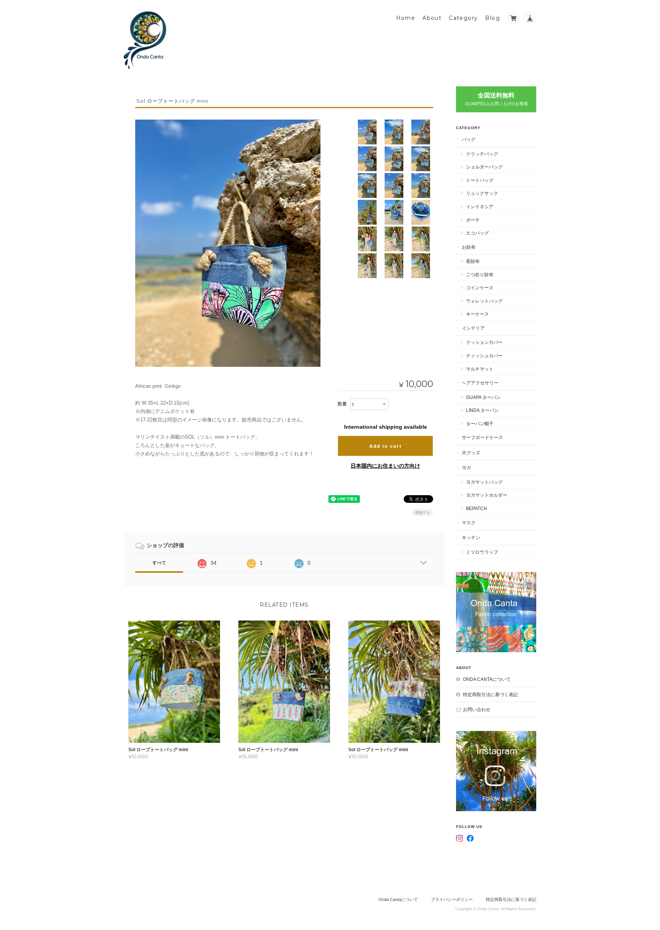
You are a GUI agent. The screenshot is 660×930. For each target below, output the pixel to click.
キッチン (471, 537)
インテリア (473, 328)
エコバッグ (477, 232)
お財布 (469, 247)
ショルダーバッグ (484, 166)
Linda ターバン (482, 410)
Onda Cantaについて (487, 679)
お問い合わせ (476, 709)
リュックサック (482, 193)
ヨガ (466, 467)
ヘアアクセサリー (480, 382)
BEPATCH (476, 508)
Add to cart (385, 445)
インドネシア (479, 206)
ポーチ (473, 219)
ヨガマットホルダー (486, 495)
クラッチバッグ (482, 153)
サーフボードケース (482, 437)
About (432, 18)
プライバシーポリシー (452, 899)
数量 (342, 404)
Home (406, 18)
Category (463, 18)
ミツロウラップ (482, 551)
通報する (422, 512)
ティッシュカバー (484, 355)
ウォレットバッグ (484, 300)
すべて (159, 562)
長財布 (473, 261)
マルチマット (479, 368)
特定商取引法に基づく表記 (490, 694)
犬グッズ (471, 452)
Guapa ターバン (483, 397)
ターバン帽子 (479, 423)
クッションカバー (484, 342)
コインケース (479, 287)
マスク (469, 522)
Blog (492, 18)
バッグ (469, 139)
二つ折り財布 (479, 274)
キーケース (477, 313)
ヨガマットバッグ (484, 482)
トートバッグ (479, 180)
